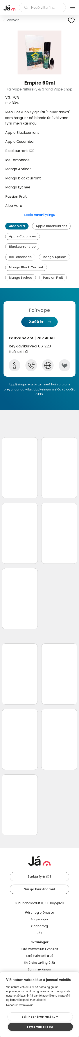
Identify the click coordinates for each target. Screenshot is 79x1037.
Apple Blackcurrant (51, 226)
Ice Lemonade (20, 257)
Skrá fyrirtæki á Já (39, 956)
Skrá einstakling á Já (39, 962)
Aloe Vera (17, 226)
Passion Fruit (53, 277)
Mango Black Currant (26, 267)
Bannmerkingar (39, 969)
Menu (72, 7)
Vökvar (13, 20)
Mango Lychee (20, 277)
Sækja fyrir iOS (39, 876)
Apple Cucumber (22, 236)
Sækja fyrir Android (39, 889)
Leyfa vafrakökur (40, 1027)
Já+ (39, 933)
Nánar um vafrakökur (19, 1005)
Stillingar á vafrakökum (40, 1017)
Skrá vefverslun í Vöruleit (39, 949)
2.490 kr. (36, 321)
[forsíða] (10, 8)
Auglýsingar (39, 919)
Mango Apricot (54, 257)
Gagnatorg (39, 926)
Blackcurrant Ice (22, 246)
